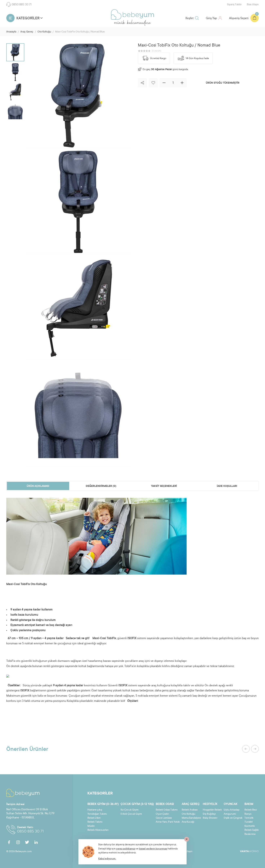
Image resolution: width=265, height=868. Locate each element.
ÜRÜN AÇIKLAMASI (38, 486)
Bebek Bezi (250, 810)
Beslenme (250, 834)
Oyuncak (230, 804)
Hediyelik (210, 804)
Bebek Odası (165, 804)
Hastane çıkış (94, 810)
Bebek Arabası (190, 810)
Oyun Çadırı (162, 814)
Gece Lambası (164, 818)
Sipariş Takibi (234, 4)
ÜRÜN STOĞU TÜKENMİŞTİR (222, 83)
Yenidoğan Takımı (97, 814)
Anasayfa (11, 31)
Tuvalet (248, 822)
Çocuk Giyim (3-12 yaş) (137, 804)
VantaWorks (249, 851)
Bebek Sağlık (251, 830)
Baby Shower (210, 818)
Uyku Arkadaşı (231, 810)
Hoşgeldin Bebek (212, 810)
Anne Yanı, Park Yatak (168, 822)
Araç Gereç (26, 31)
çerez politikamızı (125, 848)
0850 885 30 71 (22, 4)
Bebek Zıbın (94, 818)
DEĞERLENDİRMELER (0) (101, 486)
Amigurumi (230, 814)
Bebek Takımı (94, 822)
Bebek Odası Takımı (167, 810)
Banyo (247, 814)
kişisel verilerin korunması (153, 848)
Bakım (248, 804)
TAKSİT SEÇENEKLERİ (164, 486)
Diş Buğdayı (209, 814)
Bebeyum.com (132, 14)
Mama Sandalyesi (191, 818)
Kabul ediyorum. (107, 858)
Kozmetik (249, 826)
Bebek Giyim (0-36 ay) (103, 804)
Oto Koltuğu (44, 31)
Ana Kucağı (188, 822)
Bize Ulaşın (253, 4)
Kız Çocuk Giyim (130, 810)
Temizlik (248, 818)
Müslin (91, 826)
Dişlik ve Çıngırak (233, 818)
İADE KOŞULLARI (227, 486)
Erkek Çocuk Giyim (131, 814)
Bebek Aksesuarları (98, 830)
